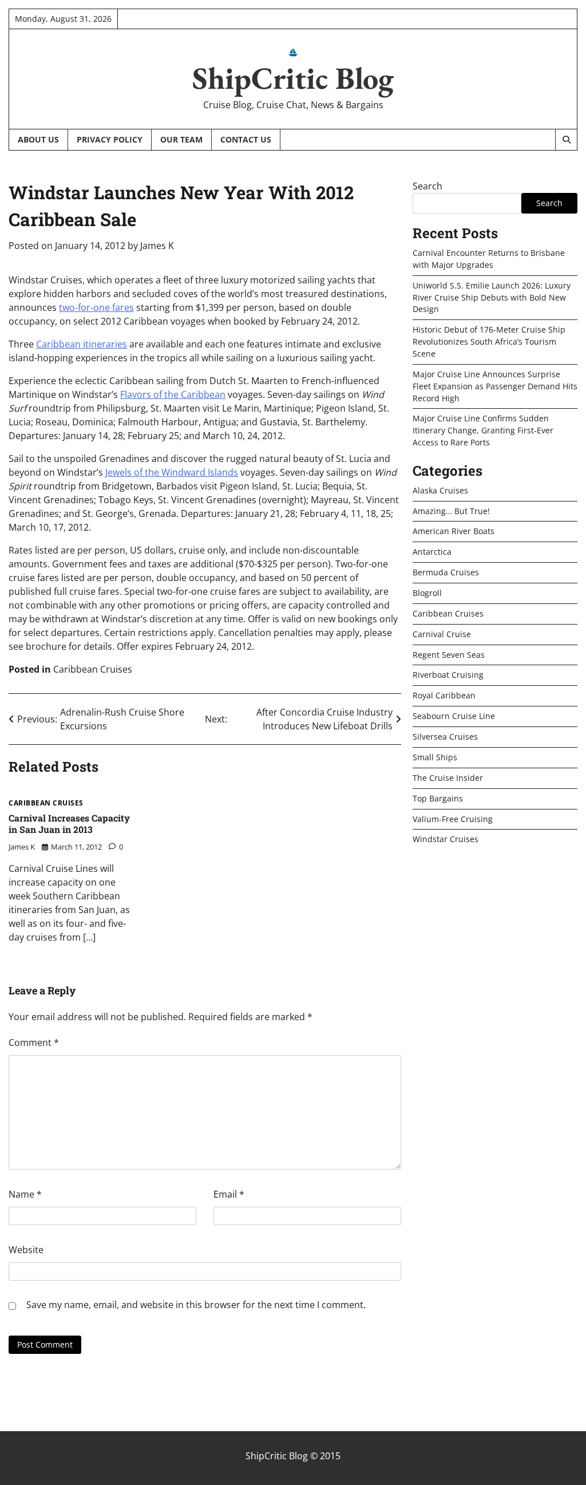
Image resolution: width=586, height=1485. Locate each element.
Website (26, 1249)
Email (228, 1194)
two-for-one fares (96, 307)
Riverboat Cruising (448, 674)
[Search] (566, 140)
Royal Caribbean (444, 695)
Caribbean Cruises (92, 669)
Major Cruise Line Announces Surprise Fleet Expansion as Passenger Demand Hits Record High (495, 386)
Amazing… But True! (451, 510)
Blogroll (427, 592)
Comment (34, 1042)
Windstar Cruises (445, 839)
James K (157, 245)
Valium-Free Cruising (453, 818)
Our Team (181, 139)
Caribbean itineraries (81, 344)
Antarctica (432, 551)
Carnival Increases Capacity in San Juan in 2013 (69, 824)
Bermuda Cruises (446, 572)
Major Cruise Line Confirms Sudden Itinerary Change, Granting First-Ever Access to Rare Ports (483, 430)
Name (25, 1194)
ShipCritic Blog (293, 78)
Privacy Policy (109, 139)
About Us (38, 139)
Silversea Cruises (445, 736)
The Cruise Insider (448, 777)
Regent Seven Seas (449, 654)
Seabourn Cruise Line (454, 715)
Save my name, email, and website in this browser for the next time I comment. (196, 1304)
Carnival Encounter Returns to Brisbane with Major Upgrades (489, 258)
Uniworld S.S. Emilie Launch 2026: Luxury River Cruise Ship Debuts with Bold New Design (492, 297)
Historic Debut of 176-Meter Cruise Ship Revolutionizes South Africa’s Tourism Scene (489, 341)
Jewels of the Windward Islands (171, 472)
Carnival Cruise (442, 634)
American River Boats (453, 531)
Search (427, 186)
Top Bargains (438, 798)
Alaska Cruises (440, 490)
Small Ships (435, 757)
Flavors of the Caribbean (172, 394)
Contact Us (245, 139)
